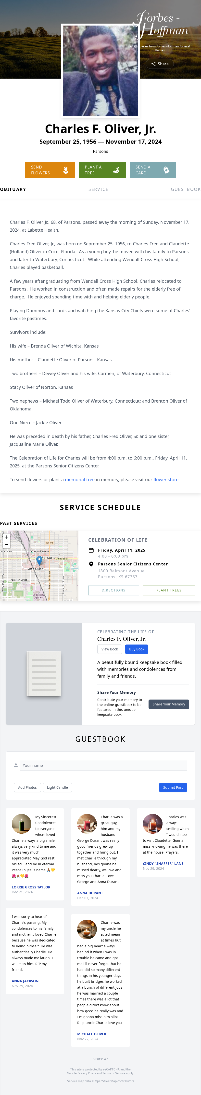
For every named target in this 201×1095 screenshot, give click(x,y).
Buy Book (136, 649)
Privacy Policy (86, 1073)
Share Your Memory (169, 704)
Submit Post (173, 787)
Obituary (13, 189)
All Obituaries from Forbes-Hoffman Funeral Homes (160, 48)
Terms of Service (113, 1073)
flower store (165, 479)
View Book (109, 649)
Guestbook (186, 189)
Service (98, 189)
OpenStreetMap (106, 1081)
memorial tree (80, 479)
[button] (39, 561)
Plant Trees (169, 590)
